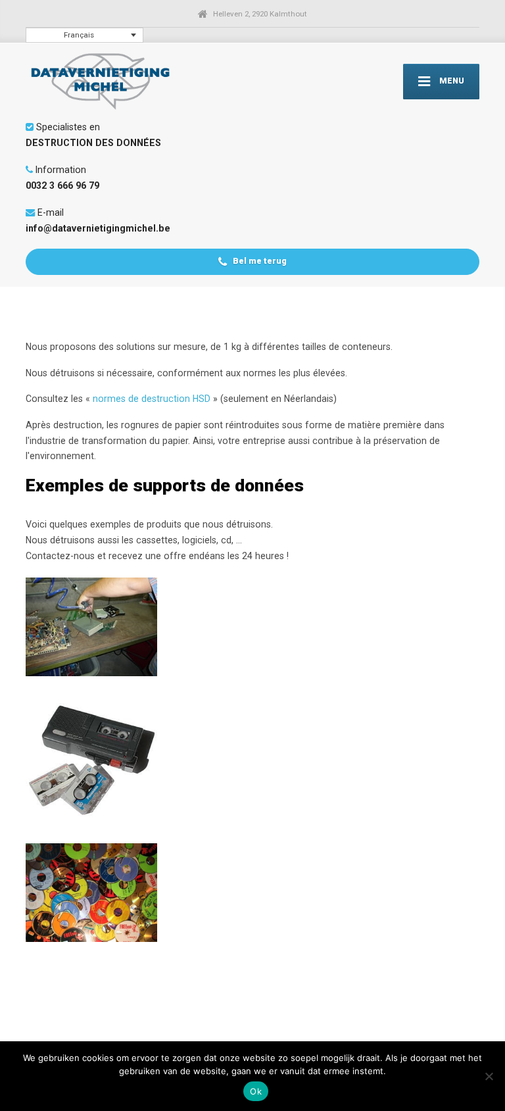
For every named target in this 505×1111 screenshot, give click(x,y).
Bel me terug (259, 261)
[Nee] (488, 1076)
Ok (256, 1091)
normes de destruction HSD (151, 398)
